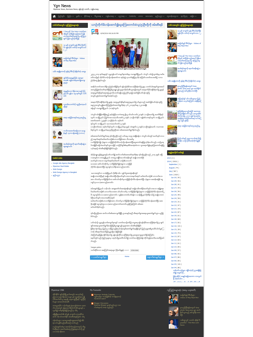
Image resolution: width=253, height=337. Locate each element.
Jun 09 (174, 250)
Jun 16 (174, 226)
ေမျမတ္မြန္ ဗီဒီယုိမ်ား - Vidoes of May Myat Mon (74, 59)
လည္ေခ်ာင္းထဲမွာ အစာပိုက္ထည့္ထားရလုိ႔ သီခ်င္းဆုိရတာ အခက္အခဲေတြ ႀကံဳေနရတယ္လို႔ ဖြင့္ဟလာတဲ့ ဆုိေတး (69, 329)
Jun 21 (174, 209)
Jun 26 (174, 191)
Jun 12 (174, 240)
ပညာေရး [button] (121, 16)
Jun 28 (174, 184)
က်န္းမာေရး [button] (110, 16)
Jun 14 (174, 233)
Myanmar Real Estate (61, 166)
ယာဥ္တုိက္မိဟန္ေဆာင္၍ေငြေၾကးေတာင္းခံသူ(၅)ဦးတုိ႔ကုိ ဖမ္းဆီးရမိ (127, 25)
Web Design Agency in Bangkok (65, 172)
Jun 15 (174, 229)
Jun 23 (174, 202)
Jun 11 (174, 243)
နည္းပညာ (56, 175)
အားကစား (149, 16)
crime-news (134, 250)
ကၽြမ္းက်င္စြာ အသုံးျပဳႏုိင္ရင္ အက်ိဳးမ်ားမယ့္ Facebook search (107, 298)
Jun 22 (174, 205)
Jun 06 (174, 261)
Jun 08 (174, 254)
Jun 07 (174, 257)
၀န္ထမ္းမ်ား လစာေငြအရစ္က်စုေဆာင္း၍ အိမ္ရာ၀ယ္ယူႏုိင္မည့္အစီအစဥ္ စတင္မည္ (68, 321)
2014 (169, 161)
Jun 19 (174, 216)
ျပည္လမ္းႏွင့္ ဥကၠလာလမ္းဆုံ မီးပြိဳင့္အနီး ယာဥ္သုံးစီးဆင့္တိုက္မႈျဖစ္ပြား (189, 141)
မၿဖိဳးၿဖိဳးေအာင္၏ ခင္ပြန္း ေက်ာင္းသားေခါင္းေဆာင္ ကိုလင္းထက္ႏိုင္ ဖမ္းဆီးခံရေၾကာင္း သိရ (69, 315)
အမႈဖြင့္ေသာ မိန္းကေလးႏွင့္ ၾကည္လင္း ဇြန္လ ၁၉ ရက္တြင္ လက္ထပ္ (75, 93)
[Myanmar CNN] (54, 16)
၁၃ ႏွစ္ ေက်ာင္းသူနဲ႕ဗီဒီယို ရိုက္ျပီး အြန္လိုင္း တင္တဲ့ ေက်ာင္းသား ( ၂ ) (75, 47)
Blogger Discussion (101, 303)
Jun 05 (174, 264)
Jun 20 (174, 212)
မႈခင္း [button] (78, 16)
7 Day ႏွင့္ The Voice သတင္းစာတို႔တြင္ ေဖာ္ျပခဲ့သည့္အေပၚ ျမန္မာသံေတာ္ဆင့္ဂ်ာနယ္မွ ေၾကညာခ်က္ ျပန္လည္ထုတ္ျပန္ (75, 35)
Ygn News (62, 6)
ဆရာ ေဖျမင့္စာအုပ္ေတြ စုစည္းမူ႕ (75, 118)
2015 (169, 158)
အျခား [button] (192, 16)
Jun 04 (174, 268)
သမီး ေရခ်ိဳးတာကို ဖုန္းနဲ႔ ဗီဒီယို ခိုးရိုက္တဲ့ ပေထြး (69, 72)
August (172, 168)
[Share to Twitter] (92, 30)
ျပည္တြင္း (61, 16)
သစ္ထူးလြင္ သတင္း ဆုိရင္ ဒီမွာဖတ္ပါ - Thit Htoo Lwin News (190, 322)
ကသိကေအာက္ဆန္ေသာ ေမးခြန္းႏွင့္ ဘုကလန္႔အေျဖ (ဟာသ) (74, 132)
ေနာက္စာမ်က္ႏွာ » (155, 257)
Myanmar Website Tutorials (104, 295)
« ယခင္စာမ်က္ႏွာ (99, 257)
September (173, 164)
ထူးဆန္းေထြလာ (172, 16)
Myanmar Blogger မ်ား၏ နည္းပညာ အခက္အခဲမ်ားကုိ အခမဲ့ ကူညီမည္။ (107, 306)
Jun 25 (174, 195)
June (171, 175)
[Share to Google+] (96, 30)
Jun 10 (174, 247)
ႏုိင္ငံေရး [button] (87, 16)
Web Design (57, 169)
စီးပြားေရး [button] (98, 16)
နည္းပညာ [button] (159, 16)
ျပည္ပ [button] (69, 16)
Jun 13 (174, 236)
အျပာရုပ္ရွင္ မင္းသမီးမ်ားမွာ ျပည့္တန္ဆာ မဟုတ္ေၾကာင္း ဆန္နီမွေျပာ (189, 101)
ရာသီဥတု (184, 16)
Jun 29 (174, 181)
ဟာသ (140, 16)
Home (127, 256)
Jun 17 (174, 223)
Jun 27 (174, 188)
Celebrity (132, 16)
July (170, 171)
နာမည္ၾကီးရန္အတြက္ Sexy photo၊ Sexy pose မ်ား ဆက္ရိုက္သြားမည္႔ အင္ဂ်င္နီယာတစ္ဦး (189, 88)
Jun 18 (174, 219)
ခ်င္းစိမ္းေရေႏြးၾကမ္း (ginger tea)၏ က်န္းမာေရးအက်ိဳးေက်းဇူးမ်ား (74, 80)
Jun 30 (174, 178)
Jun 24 (174, 198)
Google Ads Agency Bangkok (63, 163)
